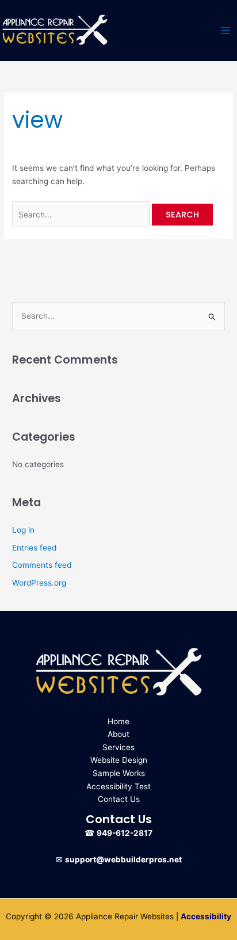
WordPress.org (39, 582)
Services (118, 747)
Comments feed (41, 565)
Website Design (118, 760)
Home (118, 721)
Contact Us (119, 799)
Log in (23, 529)
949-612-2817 (124, 833)
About (118, 734)
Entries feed (34, 547)
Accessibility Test (118, 786)
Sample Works (119, 773)
